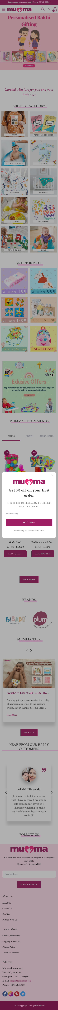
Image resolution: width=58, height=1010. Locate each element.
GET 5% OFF (29, 522)
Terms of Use (39, 530)
